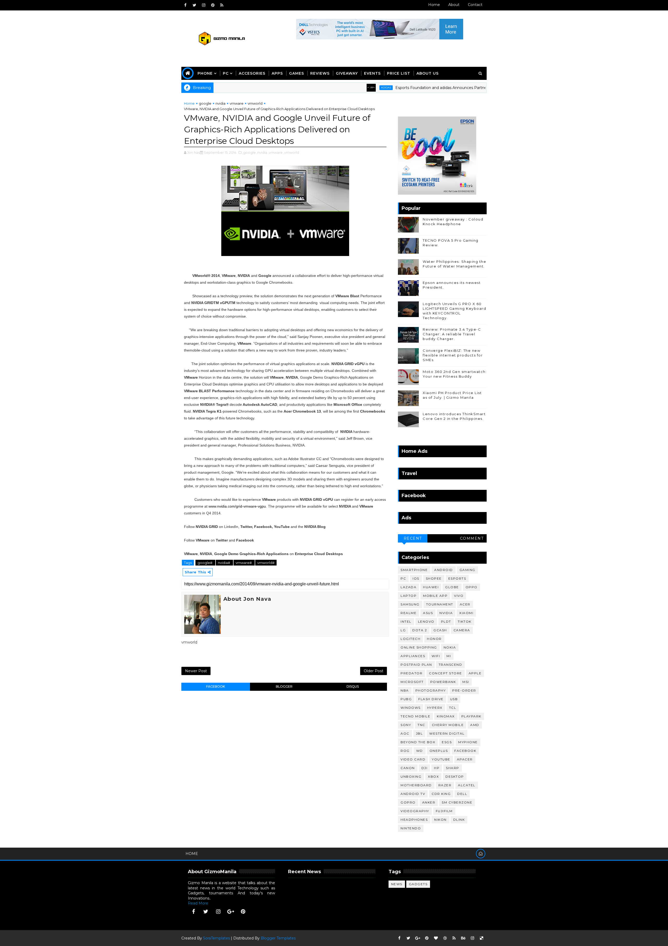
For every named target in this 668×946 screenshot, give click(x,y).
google (205, 103)
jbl (419, 733)
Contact (475, 4)
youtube (441, 759)
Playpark (471, 716)
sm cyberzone (457, 802)
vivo (458, 596)
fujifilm (444, 811)
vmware (236, 103)
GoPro (408, 802)
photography (430, 690)
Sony (406, 725)
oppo (472, 587)
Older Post (373, 671)
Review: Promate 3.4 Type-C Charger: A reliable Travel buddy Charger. (452, 334)
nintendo (411, 828)
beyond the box (418, 742)
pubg (406, 699)
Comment (472, 538)
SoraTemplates (216, 938)
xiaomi (466, 613)
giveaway (347, 73)
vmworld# (266, 563)
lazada (408, 587)
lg (403, 630)
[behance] (463, 938)
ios (416, 578)
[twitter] (194, 5)
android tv (413, 794)
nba (405, 690)
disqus (353, 686)
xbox (433, 776)
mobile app (435, 596)
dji (424, 768)
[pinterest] (213, 5)
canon (408, 768)
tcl (452, 708)
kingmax (446, 716)
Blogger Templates (278, 938)
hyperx (435, 708)
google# (205, 563)
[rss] (222, 5)
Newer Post (196, 671)
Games (296, 73)
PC (226, 73)
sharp (452, 768)
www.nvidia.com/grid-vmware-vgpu (237, 506)
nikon (440, 820)
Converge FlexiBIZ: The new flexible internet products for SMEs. (453, 355)
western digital (447, 733)
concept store (445, 673)
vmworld (255, 103)
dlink (459, 820)
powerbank (443, 682)
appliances (413, 656)
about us (427, 73)
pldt (446, 621)
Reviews (320, 73)
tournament (439, 604)
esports (457, 578)
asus (428, 613)
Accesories (252, 73)
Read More (198, 903)
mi (448, 656)
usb (454, 699)
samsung (410, 604)
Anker (429, 802)
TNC (421, 725)
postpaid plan (416, 665)
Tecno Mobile (415, 716)
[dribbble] (445, 938)
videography (415, 811)
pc (403, 578)
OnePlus (439, 751)
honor (434, 639)
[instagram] (203, 5)
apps (277, 73)
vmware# (244, 563)
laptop (408, 596)
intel (406, 621)
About (454, 4)
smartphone (414, 570)
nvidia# (224, 563)
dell (462, 794)
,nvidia (262, 152)
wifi (436, 656)
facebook (215, 686)
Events (372, 73)
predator (411, 673)
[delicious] (481, 938)
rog (405, 751)
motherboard (416, 785)
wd (419, 751)
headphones (414, 820)
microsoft (412, 682)
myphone (468, 742)
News (396, 884)
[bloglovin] (436, 938)
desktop (454, 776)
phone (205, 73)
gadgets (418, 884)
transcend (450, 665)
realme (408, 613)
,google (249, 152)
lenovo (426, 621)
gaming (467, 570)
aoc (405, 733)
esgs (447, 742)
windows (411, 708)
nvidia (220, 103)
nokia (450, 647)
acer (465, 604)
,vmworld (291, 152)
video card (413, 759)
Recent (413, 538)
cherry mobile (448, 725)
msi (465, 682)
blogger (284, 686)
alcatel (466, 785)
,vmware (275, 152)
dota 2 (419, 630)
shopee (434, 578)
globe (452, 587)
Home (434, 4)
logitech (410, 639)
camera (462, 630)
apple (475, 673)
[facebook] (185, 5)
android (443, 570)
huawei (431, 587)
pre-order (464, 690)
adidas (362, 87)
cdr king (441, 794)
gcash (440, 630)
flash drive (431, 699)
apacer (465, 759)
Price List (398, 73)
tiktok (465, 621)
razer (445, 785)
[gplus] (230, 911)
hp (436, 768)
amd (474, 725)
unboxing (411, 776)
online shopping (419, 647)
